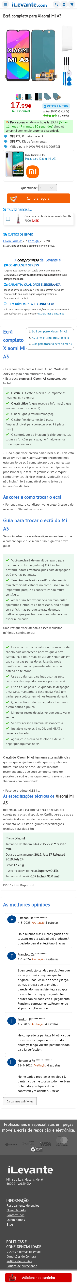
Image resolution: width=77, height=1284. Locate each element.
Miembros (64, 4)
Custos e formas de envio (24, 1252)
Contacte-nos (15, 1215)
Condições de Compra (21, 1256)
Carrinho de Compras (71, 4)
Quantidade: (29, 188)
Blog (10, 1224)
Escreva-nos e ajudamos (51, 313)
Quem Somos (16, 1220)
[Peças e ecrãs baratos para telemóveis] (29, 6)
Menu (5, 4)
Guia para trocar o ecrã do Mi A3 (52, 344)
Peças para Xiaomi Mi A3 (40, 158)
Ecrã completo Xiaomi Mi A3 (49, 331)
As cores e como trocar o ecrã (50, 338)
